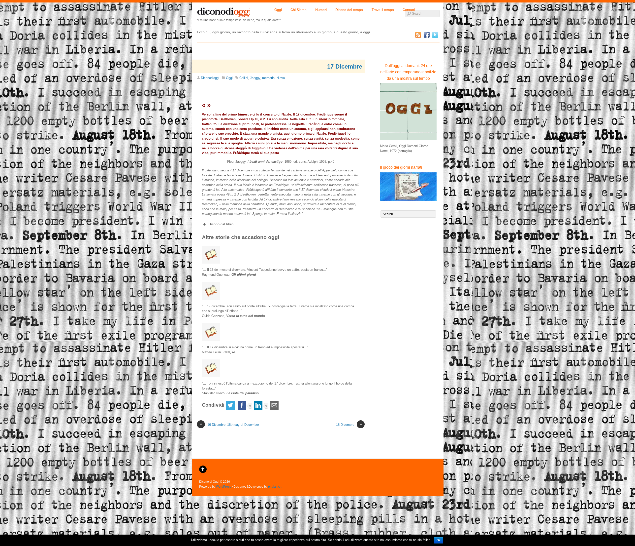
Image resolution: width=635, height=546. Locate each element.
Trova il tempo (383, 10)
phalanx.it (274, 486)
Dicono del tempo (349, 10)
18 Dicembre (349, 424)
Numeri (321, 10)
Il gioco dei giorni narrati (401, 167)
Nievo (281, 78)
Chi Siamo (298, 10)
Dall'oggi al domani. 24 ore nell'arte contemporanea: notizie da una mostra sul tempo (408, 72)
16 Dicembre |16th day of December (229, 424)
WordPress (223, 486)
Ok (439, 540)
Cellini (243, 78)
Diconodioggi (210, 78)
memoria (268, 78)
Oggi (278, 10)
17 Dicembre (344, 66)
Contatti (409, 10)
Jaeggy (255, 78)
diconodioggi (223, 11)
